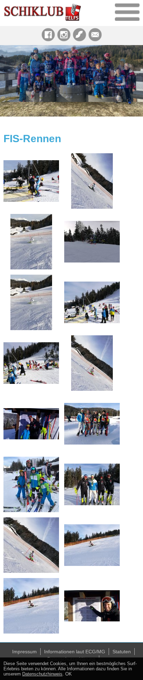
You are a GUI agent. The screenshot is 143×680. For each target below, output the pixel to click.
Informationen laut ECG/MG (74, 651)
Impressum (24, 651)
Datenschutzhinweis (42, 674)
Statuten (121, 651)
